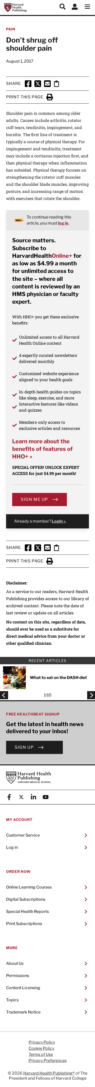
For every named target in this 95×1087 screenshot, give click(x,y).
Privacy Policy (42, 1042)
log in (63, 223)
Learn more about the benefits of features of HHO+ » (42, 449)
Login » (59, 521)
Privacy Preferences (48, 1061)
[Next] (90, 695)
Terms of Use (41, 1055)
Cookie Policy (41, 1048)
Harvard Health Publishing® (49, 1073)
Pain (10, 29)
